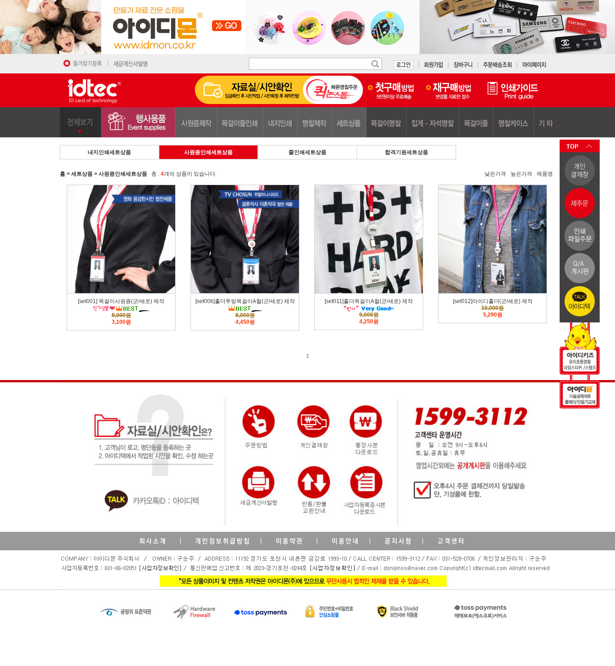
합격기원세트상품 (406, 152)
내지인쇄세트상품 (109, 152)
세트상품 (82, 174)
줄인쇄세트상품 (307, 152)
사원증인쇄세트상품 (208, 152)
